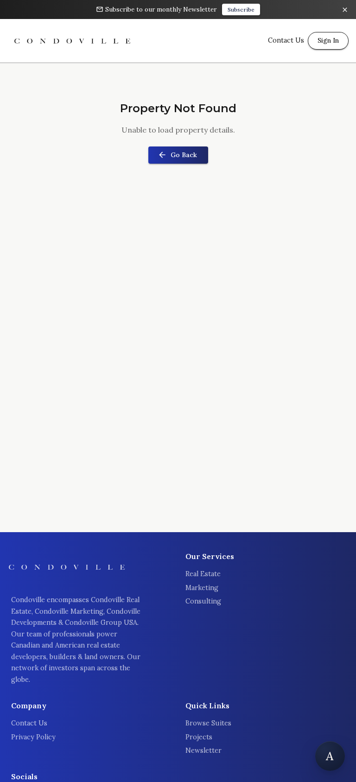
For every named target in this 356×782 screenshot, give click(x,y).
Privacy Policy (33, 737)
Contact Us (29, 723)
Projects (198, 737)
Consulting (203, 601)
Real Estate (203, 574)
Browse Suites (208, 723)
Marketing (201, 588)
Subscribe (241, 9)
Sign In (328, 40)
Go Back (184, 155)
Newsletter (203, 750)
